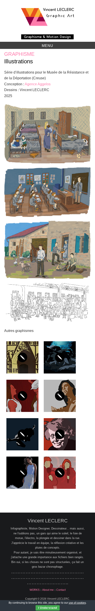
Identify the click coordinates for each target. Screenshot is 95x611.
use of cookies (77, 602)
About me (48, 589)
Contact (61, 589)
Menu (47, 46)
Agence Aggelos (38, 84)
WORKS (35, 589)
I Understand (47, 607)
